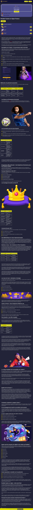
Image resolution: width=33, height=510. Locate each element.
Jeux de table (6, 15)
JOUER (3, 21)
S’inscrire (30, 1)
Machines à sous (7, 13)
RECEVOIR (16, 11)
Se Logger (26, 1)
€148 (30, 33)
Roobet (11, 41)
